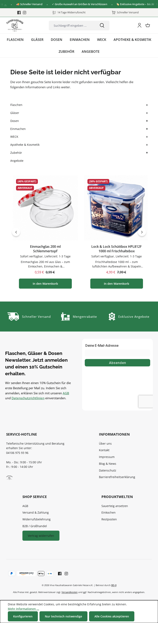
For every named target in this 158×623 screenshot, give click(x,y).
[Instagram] (24, 12)
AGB (66, 393)
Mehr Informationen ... (23, 609)
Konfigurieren (23, 616)
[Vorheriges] (16, 232)
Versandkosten (70, 592)
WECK (14, 137)
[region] (79, 232)
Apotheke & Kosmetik (25, 145)
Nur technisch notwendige (63, 616)
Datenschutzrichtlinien (28, 398)
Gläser (14, 113)
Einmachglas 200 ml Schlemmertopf (45, 248)
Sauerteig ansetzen (114, 506)
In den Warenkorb (45, 284)
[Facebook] (19, 12)
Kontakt (104, 450)
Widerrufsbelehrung (36, 519)
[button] (146, 105)
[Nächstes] (142, 232)
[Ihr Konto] (139, 25)
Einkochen (108, 512)
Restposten (109, 519)
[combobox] (72, 25)
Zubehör (16, 153)
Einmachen (18, 129)
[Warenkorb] (148, 25)
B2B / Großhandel (34, 526)
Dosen (14, 121)
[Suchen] (102, 25)
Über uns (105, 443)
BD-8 (113, 585)
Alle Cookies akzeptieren (111, 616)
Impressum (107, 457)
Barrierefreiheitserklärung (117, 477)
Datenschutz (107, 470)
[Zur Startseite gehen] (14, 25)
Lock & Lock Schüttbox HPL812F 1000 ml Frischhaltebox (116, 248)
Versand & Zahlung (35, 512)
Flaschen (16, 105)
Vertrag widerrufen (41, 536)
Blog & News (107, 464)
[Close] (153, 4)
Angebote (16, 161)
